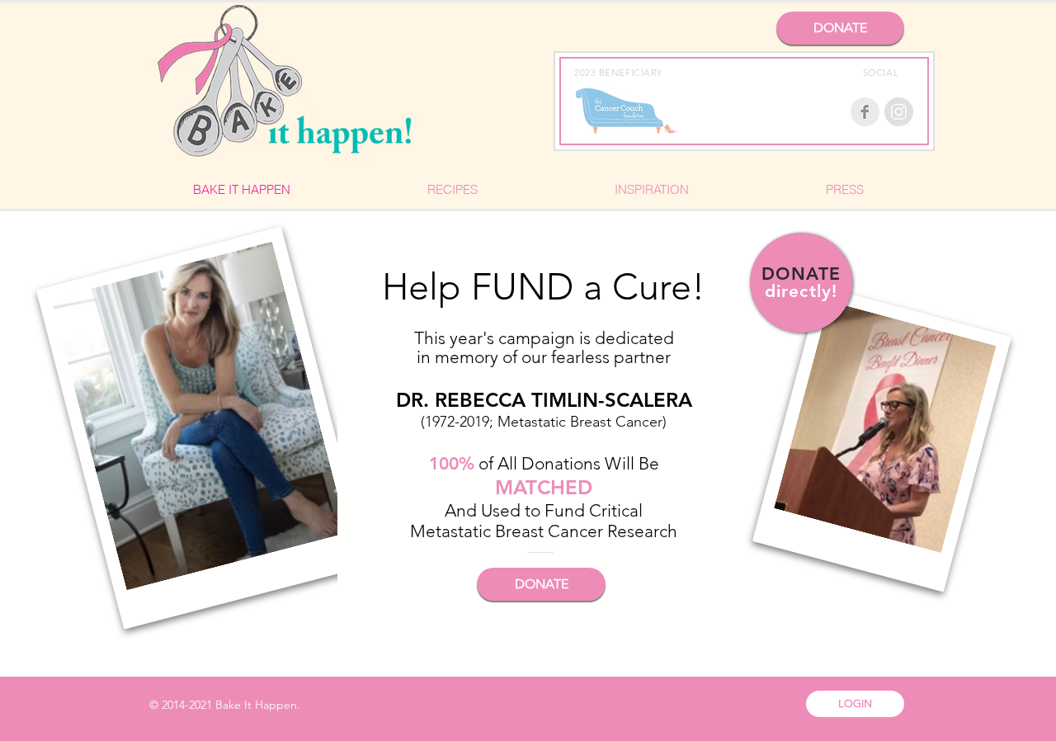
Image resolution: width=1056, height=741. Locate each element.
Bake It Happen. (257, 704)
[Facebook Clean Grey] (865, 111)
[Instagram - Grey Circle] (898, 111)
